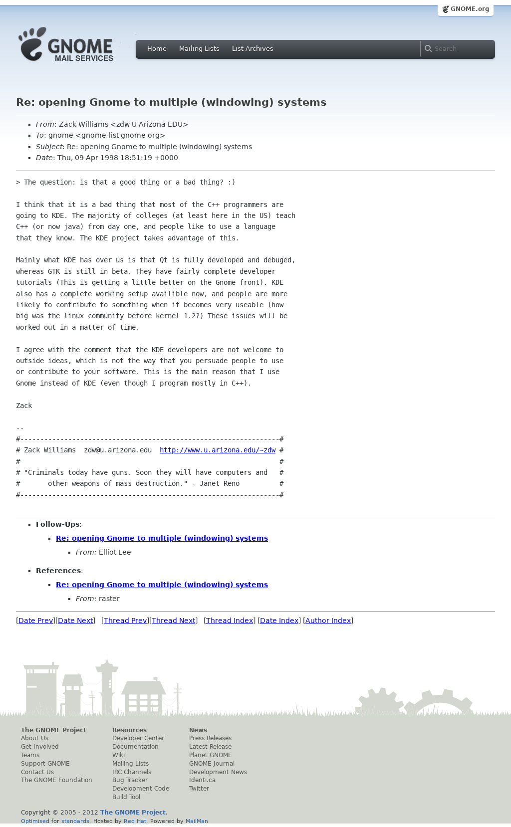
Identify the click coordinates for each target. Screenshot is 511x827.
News (198, 730)
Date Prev (35, 620)
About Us (34, 738)
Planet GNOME (210, 755)
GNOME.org (470, 8)
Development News (218, 772)
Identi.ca (202, 780)
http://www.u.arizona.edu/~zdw (217, 450)
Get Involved (40, 746)
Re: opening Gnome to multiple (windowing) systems (162, 538)
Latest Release (210, 746)
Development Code (140, 788)
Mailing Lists (199, 48)
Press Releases (210, 738)
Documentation (135, 746)
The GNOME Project (53, 730)
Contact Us (37, 772)
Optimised (35, 821)
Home (157, 48)
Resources (129, 730)
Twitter (199, 788)
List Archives (252, 48)
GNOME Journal (212, 763)
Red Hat (135, 821)
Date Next (75, 620)
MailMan (197, 821)
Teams (30, 755)
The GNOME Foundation (56, 780)
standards (75, 821)
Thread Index (229, 620)
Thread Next (173, 620)
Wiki (118, 755)
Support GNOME (45, 763)
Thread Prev (125, 620)
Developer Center (138, 738)
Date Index (279, 620)
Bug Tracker (130, 780)
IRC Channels (131, 772)
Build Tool (126, 797)
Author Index (328, 620)
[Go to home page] (81, 64)
